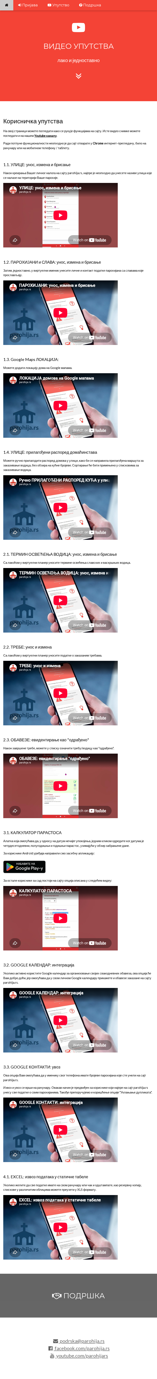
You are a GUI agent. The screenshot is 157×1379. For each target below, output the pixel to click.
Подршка (91, 5)
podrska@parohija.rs (81, 1341)
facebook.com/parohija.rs (82, 1348)
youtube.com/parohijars (81, 1356)
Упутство (60, 5)
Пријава (29, 5)
